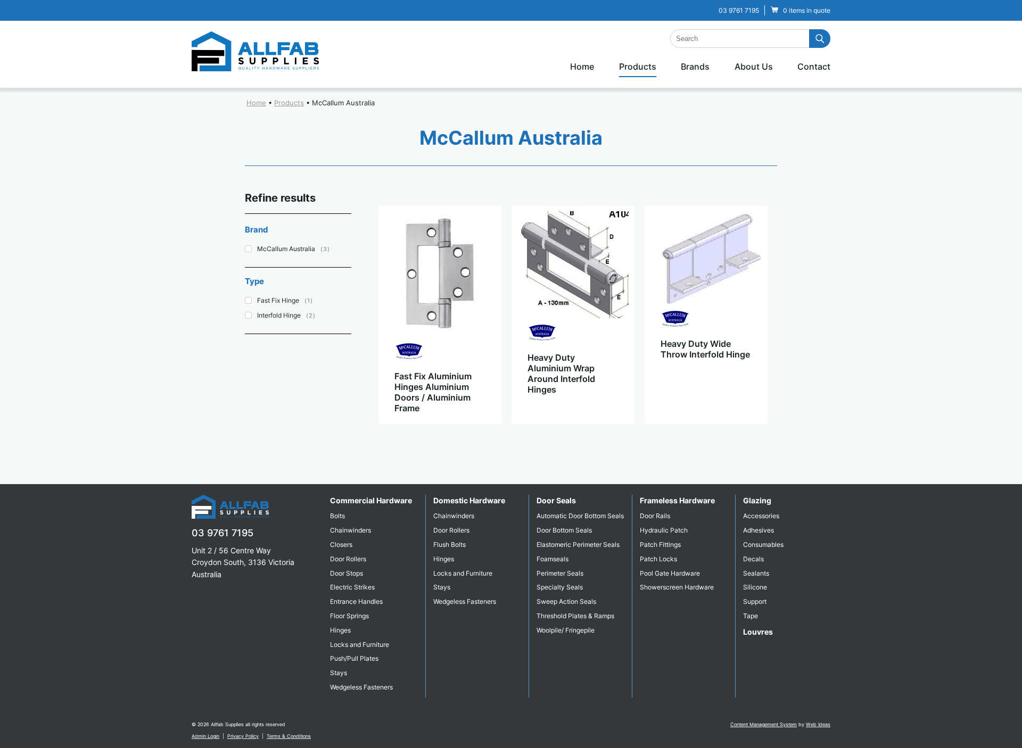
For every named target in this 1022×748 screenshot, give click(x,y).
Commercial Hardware (371, 500)
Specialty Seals (560, 587)
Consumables (763, 544)
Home (582, 66)
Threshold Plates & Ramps (575, 616)
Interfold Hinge (279, 315)
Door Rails (655, 516)
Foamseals (552, 559)
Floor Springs (349, 616)
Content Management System (763, 724)
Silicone (755, 587)
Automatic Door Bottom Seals (580, 516)
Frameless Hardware (677, 500)
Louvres (758, 631)
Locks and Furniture (359, 645)
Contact (813, 66)
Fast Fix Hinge (278, 300)
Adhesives (758, 530)
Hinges (340, 630)
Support (755, 601)
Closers (341, 544)
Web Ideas (818, 724)
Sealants (756, 573)
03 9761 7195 (739, 10)
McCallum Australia (343, 102)
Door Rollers (348, 559)
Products (637, 66)
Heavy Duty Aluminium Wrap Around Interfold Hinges (561, 373)
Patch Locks (658, 559)
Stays (338, 673)
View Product (440, 434)
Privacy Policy (243, 736)
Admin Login (205, 736)
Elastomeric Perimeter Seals (578, 544)
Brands (695, 66)
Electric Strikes (352, 587)
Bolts (337, 516)
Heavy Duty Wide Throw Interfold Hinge (705, 349)
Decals (753, 559)
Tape (750, 616)
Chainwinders (350, 530)
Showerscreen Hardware (677, 587)
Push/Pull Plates (354, 658)
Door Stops (346, 573)
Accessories (761, 516)
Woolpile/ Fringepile (566, 630)
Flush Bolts (449, 544)
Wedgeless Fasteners (361, 687)
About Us (754, 66)
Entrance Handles (356, 601)
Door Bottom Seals (564, 530)
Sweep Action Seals (566, 601)
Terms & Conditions (289, 736)
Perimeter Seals (560, 573)
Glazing (757, 500)
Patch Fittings (660, 544)
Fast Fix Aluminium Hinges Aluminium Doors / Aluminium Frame (433, 392)
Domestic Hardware (469, 500)
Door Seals (556, 500)
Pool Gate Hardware (670, 573)
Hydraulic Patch (664, 530)
